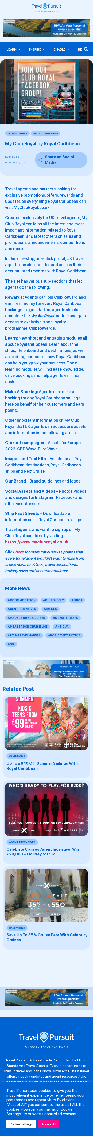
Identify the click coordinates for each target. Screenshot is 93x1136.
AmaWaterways (65, 618)
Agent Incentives (22, 609)
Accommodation (21, 600)
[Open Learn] (19, 49)
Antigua (62, 626)
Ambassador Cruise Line (28, 626)
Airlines (50, 609)
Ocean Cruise (17, 133)
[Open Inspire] (43, 49)
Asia (11, 644)
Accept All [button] (48, 1124)
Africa (77, 600)
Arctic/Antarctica (64, 635)
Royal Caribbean (45, 133)
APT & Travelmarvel (24, 635)
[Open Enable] (68, 49)
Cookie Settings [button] (21, 1124)
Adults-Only (53, 600)
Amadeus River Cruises (26, 618)
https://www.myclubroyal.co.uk (36, 542)
